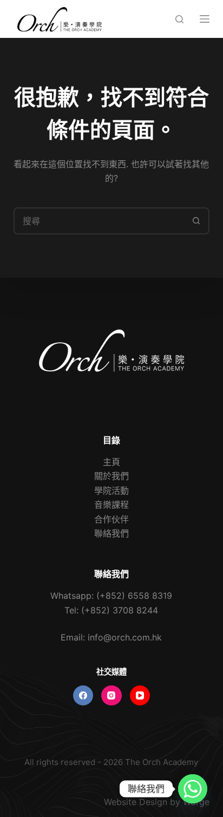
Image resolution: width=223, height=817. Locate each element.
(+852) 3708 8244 (119, 610)
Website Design (135, 801)
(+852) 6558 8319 (134, 595)
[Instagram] (111, 695)
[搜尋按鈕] (195, 220)
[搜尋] (179, 19)
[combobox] (99, 220)
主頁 (111, 461)
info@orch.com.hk (125, 637)
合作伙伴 (111, 519)
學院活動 (111, 490)
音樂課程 (111, 504)
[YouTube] (140, 695)
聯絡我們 (111, 533)
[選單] (204, 19)
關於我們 (111, 475)
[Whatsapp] (192, 788)
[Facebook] (83, 695)
